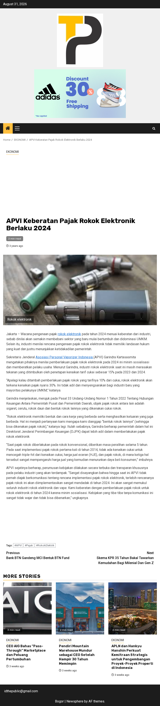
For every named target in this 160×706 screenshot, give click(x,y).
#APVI (18, 545)
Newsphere (74, 701)
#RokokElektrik (45, 545)
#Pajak (29, 545)
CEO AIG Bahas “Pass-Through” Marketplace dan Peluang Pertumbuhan (26, 652)
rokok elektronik (69, 334)
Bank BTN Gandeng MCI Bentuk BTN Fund (37, 555)
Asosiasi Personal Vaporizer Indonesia (65, 357)
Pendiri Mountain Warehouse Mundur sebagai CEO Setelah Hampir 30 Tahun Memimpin (77, 654)
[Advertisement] (80, 186)
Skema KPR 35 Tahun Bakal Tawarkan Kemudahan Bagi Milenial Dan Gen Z (125, 558)
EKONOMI (12, 151)
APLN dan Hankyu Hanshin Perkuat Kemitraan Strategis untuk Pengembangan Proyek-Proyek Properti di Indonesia (132, 657)
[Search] (153, 128)
